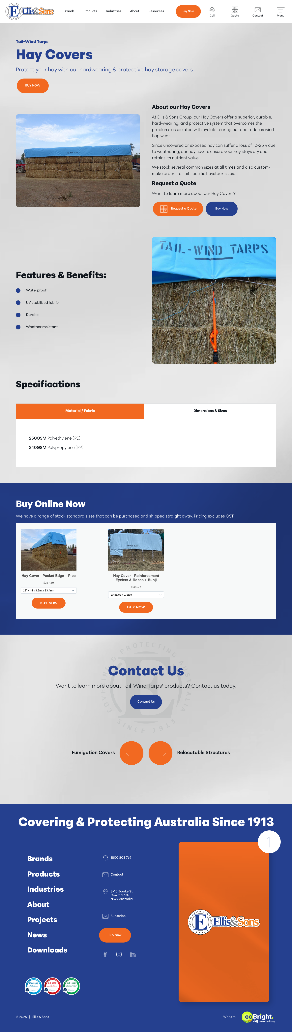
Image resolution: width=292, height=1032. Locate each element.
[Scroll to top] (269, 841)
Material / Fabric (80, 411)
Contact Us (146, 701)
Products (90, 11)
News (37, 935)
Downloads (47, 950)
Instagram (119, 954)
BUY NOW (32, 85)
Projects (42, 920)
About (134, 11)
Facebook (105, 954)
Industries (113, 11)
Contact (117, 874)
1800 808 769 (121, 857)
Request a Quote (183, 208)
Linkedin (133, 954)
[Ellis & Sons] (29, 11)
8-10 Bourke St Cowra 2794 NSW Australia (122, 895)
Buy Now (188, 11)
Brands (69, 11)
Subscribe (118, 916)
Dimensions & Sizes (210, 411)
